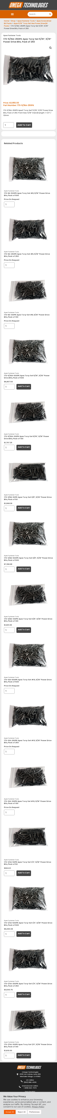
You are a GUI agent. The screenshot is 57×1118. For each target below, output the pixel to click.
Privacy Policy (38, 1107)
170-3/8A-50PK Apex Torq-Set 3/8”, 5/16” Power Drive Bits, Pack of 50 (28, 498)
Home (6, 21)
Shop (13, 21)
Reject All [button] (21, 1112)
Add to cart (24, 124)
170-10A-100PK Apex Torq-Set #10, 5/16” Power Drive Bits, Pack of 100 (27, 802)
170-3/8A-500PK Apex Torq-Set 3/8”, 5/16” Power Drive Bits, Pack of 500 (28, 559)
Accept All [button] (10, 1112)
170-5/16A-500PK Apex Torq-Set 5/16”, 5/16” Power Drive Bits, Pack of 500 (27, 376)
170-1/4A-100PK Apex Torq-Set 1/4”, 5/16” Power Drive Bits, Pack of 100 (28, 1045)
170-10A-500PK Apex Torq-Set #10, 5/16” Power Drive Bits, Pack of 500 (28, 681)
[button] (12, 14)
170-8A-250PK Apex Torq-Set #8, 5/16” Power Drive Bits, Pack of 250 (27, 255)
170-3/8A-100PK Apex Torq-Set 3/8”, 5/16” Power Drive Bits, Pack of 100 (28, 620)
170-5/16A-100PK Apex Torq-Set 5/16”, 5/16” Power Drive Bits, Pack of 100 (26, 437)
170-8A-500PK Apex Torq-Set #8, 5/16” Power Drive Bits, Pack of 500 (27, 194)
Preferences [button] (34, 1112)
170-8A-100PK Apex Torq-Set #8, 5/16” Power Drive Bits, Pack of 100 (26, 316)
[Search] (50, 14)
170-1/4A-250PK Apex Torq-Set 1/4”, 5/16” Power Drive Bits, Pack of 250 (28, 985)
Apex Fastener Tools (26, 21)
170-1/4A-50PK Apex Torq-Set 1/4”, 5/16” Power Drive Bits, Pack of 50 (27, 863)
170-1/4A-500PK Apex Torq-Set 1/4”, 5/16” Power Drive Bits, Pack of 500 (28, 924)
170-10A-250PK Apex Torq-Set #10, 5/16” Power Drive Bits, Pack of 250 (27, 741)
